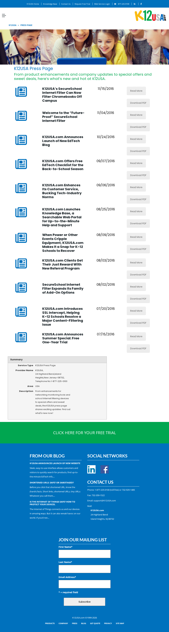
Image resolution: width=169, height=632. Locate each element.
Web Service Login (102, 4)
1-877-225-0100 (102, 489)
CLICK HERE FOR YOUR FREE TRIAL (84, 432)
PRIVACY (108, 623)
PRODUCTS (50, 623)
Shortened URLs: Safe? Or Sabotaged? (52, 482)
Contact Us (65, 4)
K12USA (12, 25)
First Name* (65, 546)
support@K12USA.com (105, 500)
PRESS (74, 623)
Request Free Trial (82, 4)
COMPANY (63, 623)
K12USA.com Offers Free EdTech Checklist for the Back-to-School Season (62, 165)
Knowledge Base (50, 4)
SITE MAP (120, 623)
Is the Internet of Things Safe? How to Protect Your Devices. (52, 503)
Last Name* (65, 562)
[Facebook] (141, 4)
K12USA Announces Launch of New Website (55, 463)
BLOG (83, 623)
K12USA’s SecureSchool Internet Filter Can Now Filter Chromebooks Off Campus (62, 94)
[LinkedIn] (134, 4)
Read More (136, 90)
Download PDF (138, 103)
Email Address (67, 577)
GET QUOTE (95, 623)
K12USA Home (33, 4)
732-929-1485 (128, 489)
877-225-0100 (123, 4)
